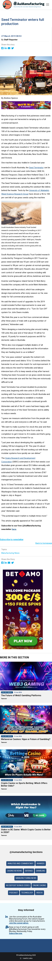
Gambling (40, 871)
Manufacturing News (10, 553)
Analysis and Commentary (20, 863)
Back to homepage (43, 543)
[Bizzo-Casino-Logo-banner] (26, 108)
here (14, 529)
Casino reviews (14, 871)
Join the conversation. (19, 923)
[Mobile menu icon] (47, 4)
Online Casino (39, 885)
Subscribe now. (15, 933)
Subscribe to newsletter (11, 539)
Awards (41, 863)
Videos (39, 893)
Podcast (13, 893)
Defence (29, 871)
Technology (27, 893)
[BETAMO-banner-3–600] (23, 648)
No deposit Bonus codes (18, 885)
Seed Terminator (36, 167)
